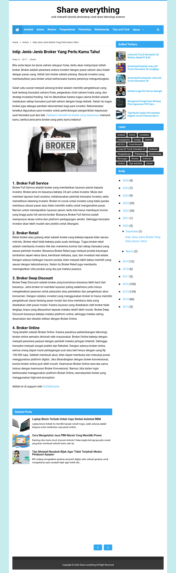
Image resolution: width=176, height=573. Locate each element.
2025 (126, 188)
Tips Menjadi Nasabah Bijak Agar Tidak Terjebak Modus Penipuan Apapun (67, 453)
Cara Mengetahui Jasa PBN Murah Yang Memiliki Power (67, 435)
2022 (126, 210)
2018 (126, 269)
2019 (126, 261)
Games (148, 139)
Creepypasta (124, 139)
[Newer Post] (98, 547)
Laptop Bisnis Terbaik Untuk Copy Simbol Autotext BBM (66, 419)
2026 (126, 180)
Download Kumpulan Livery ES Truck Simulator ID (144, 79)
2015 (126, 291)
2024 (126, 195)
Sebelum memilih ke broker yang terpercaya (72, 115)
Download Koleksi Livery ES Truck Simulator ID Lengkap (143, 68)
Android (121, 135)
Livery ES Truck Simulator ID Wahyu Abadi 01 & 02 (143, 56)
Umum (33, 59)
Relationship (155, 154)
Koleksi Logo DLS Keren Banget (145, 91)
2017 (126, 276)
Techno (121, 163)
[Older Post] (108, 547)
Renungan (122, 158)
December (132, 231)
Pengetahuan (124, 154)
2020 (126, 225)
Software (147, 158)
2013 (126, 306)
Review (135, 158)
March (130, 251)
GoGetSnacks (51, 386)
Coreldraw (144, 135)
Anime (132, 135)
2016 (126, 284)
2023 (126, 203)
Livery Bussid (135, 144)
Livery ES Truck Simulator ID (131, 149)
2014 (126, 299)
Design (137, 139)
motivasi (153, 149)
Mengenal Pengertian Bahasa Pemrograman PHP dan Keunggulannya (144, 103)
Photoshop (140, 154)
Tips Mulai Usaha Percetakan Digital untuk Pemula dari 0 (144, 114)
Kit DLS (121, 144)
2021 (126, 218)
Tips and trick (135, 163)
